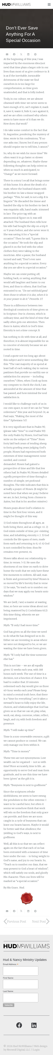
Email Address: (10, 964)
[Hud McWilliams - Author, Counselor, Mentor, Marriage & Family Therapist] (16, 4)
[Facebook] (19, 1025)
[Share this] (14, 54)
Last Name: (8, 991)
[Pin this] (35, 54)
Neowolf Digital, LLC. (19, 1049)
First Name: (8, 978)
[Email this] (7, 54)
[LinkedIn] (33, 1025)
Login (36, 1049)
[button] (49, 4)
